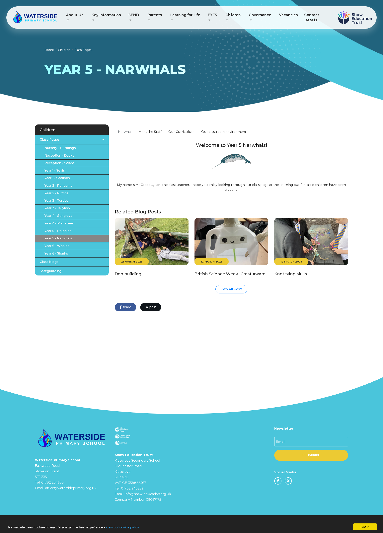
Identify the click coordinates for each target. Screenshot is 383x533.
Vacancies (288, 15)
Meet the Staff (150, 132)
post (152, 307)
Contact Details (311, 17)
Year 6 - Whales (56, 246)
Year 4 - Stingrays (58, 216)
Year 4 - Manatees (59, 223)
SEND (133, 15)
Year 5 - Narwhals (58, 238)
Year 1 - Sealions (57, 178)
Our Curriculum (181, 132)
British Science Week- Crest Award (230, 273)
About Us (74, 15)
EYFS (212, 15)
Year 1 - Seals (54, 170)
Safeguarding (50, 271)
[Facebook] (277, 481)
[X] (288, 481)
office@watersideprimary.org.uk (70, 488)
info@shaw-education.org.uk (148, 494)
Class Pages (82, 50)
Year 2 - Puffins (56, 193)
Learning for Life (185, 15)
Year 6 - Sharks (56, 253)
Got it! (365, 526)
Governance (260, 15)
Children (233, 15)
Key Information (106, 15)
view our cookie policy (122, 526)
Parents (154, 15)
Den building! (128, 273)
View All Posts (231, 289)
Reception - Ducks (59, 155)
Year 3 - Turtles (56, 200)
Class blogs (49, 262)
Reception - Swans (59, 163)
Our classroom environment (223, 132)
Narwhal (125, 132)
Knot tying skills (290, 273)
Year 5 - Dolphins (57, 231)
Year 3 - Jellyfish (57, 208)
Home (49, 50)
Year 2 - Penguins (58, 186)
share (126, 307)
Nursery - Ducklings (60, 148)
